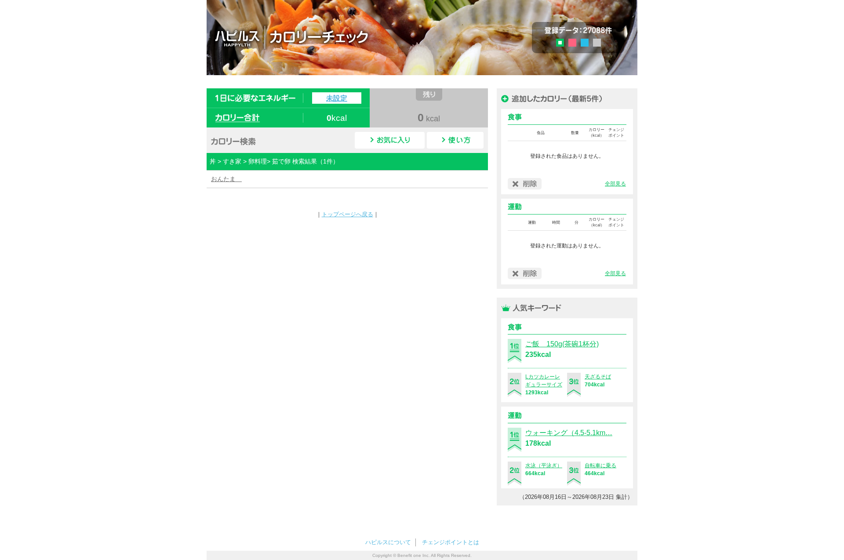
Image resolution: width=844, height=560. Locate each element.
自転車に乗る (600, 465)
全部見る (615, 184)
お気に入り (390, 140)
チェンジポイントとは (450, 542)
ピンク (572, 43)
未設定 (336, 98)
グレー (597, 43)
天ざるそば (598, 377)
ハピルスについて (388, 542)
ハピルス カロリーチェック (342, 37)
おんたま (226, 178)
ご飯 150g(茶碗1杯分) (562, 344)
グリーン (563, 44)
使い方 (455, 140)
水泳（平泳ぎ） (543, 465)
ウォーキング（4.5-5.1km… (568, 432)
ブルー (585, 43)
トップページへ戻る (347, 214)
